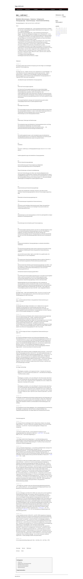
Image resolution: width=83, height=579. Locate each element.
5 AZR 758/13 (40, 433)
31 (59, 34)
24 (59, 33)
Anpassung (20, 562)
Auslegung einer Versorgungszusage (24, 563)
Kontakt (60, 9)
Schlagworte (53, 9)
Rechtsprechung (19, 9)
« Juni (56, 35)
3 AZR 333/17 (41, 507)
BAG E (43, 9)
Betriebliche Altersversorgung (23, 564)
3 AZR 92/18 (25, 509)
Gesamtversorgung (21, 567)
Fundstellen (36, 9)
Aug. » (59, 35)
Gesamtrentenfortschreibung (23, 566)
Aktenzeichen (27, 9)
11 (61, 30)
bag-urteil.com (19, 6)
